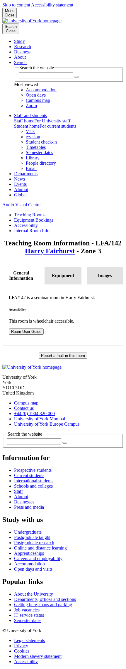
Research (22, 46)
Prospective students (33, 470)
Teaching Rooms (29, 214)
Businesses (24, 501)
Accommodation (29, 563)
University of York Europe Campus (46, 424)
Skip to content (16, 4)
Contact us (24, 408)
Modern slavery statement (38, 656)
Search (20, 62)
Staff (18, 491)
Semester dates (27, 620)
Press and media (29, 507)
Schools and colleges (33, 485)
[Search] (64, 443)
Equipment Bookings (33, 220)
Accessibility (26, 225)
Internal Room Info (32, 230)
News (19, 178)
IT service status (29, 615)
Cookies (21, 650)
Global (20, 194)
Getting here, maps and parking (43, 604)
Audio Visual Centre (21, 204)
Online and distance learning (40, 547)
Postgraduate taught (32, 537)
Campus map (26, 402)
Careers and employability (38, 558)
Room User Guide (26, 331)
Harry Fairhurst (50, 251)
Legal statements (29, 640)
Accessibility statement (52, 4)
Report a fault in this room (63, 355)
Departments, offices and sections (45, 599)
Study (19, 41)
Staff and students (30, 115)
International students (33, 480)
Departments (26, 173)
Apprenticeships (29, 553)
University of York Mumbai (39, 418)
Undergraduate (28, 532)
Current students (29, 475)
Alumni (21, 189)
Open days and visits (33, 569)
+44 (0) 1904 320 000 (34, 413)
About (20, 57)
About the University (33, 594)
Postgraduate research (34, 542)
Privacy (21, 645)
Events (20, 184)
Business (22, 51)
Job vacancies (27, 609)
